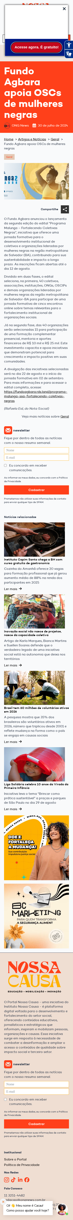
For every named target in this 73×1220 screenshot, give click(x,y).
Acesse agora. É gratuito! (37, 47)
